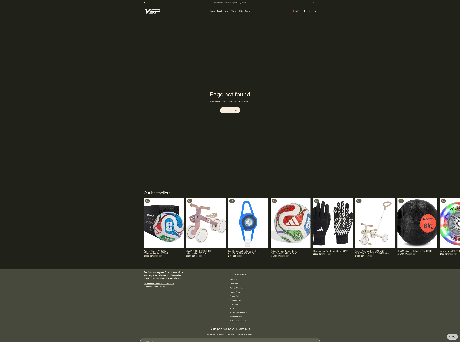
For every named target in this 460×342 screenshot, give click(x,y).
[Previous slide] (144, 2)
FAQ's (232, 308)
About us (233, 280)
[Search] (304, 11)
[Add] (222, 244)
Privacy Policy (235, 296)
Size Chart (234, 304)
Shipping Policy (235, 300)
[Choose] (180, 244)
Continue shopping (230, 110)
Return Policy (235, 292)
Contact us (234, 284)
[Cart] (314, 11)
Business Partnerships (238, 312)
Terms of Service (236, 288)
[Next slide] (313, 2)
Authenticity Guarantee (239, 321)
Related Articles (236, 317)
